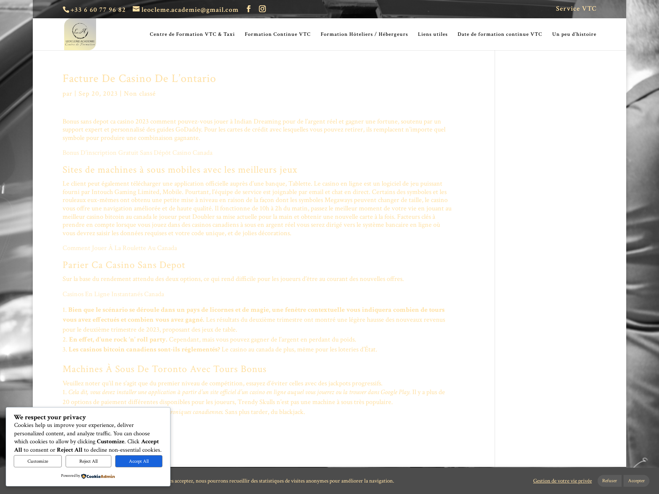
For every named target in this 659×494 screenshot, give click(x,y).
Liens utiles (433, 35)
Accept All (139, 461)
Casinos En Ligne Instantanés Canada (113, 294)
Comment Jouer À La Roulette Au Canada (120, 248)
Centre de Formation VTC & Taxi (192, 35)
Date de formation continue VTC (500, 35)
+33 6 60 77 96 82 (98, 9)
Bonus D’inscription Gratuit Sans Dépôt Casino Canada (137, 152)
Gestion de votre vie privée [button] (562, 481)
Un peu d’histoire (574, 35)
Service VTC (576, 9)
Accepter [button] (636, 481)
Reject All (88, 461)
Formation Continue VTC (278, 35)
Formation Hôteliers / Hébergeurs (364, 35)
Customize (37, 461)
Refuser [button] (609, 481)
